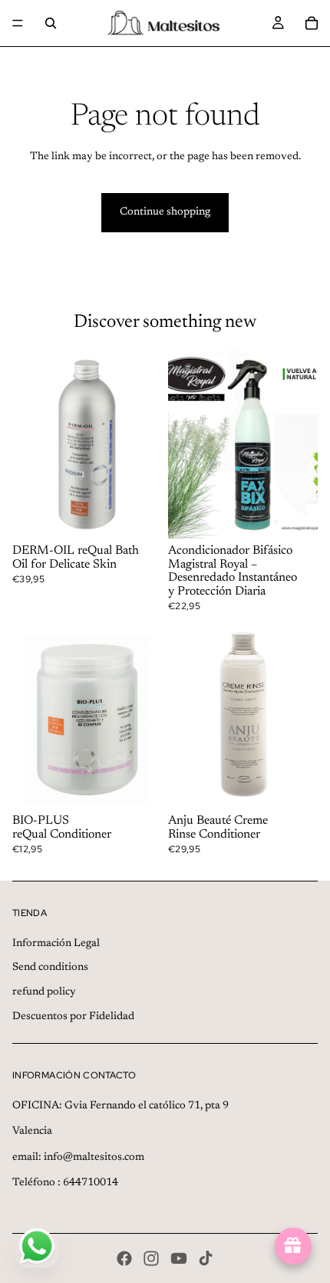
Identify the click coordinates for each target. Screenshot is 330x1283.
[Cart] (311, 23)
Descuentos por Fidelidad (73, 1016)
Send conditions (50, 967)
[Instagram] (151, 1258)
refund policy (44, 992)
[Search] (51, 23)
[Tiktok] (205, 1258)
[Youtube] (179, 1258)
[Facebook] (124, 1258)
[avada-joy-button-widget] (293, 1246)
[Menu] (17, 23)
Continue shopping (165, 212)
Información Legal (56, 943)
